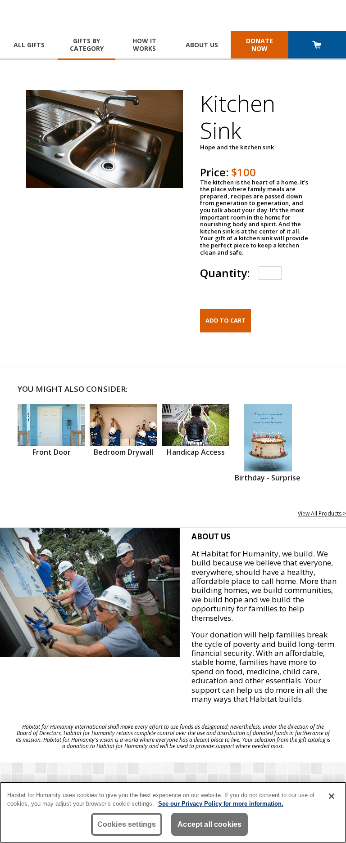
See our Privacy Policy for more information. (220, 803)
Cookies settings (126, 824)
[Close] (331, 796)
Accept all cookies (209, 824)
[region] (173, 812)
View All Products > (322, 513)
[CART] (317, 45)
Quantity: (225, 272)
